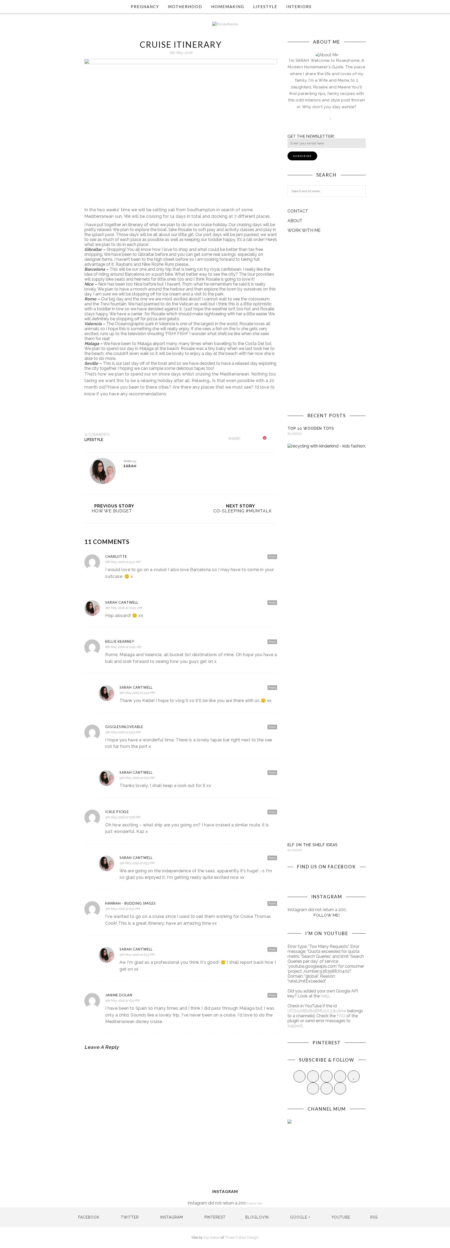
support (295, 1025)
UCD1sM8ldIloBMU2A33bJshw (317, 1010)
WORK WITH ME (304, 230)
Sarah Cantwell (121, 602)
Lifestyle (265, 6)
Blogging (295, 433)
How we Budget (112, 510)
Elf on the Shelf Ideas (313, 845)
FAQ (341, 1015)
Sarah (129, 466)
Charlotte (116, 556)
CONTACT (298, 211)
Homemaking (227, 6)
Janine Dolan (118, 995)
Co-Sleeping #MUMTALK (242, 510)
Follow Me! (327, 915)
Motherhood (185, 6)
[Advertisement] (327, 323)
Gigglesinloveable (124, 727)
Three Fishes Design (242, 1237)
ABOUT (295, 220)
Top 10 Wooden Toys (311, 428)
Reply (272, 556)
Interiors (299, 6)
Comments (96, 435)
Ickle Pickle (117, 812)
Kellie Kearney (119, 641)
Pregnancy (145, 6)
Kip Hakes (212, 1237)
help (325, 995)
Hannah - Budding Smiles (130, 903)
